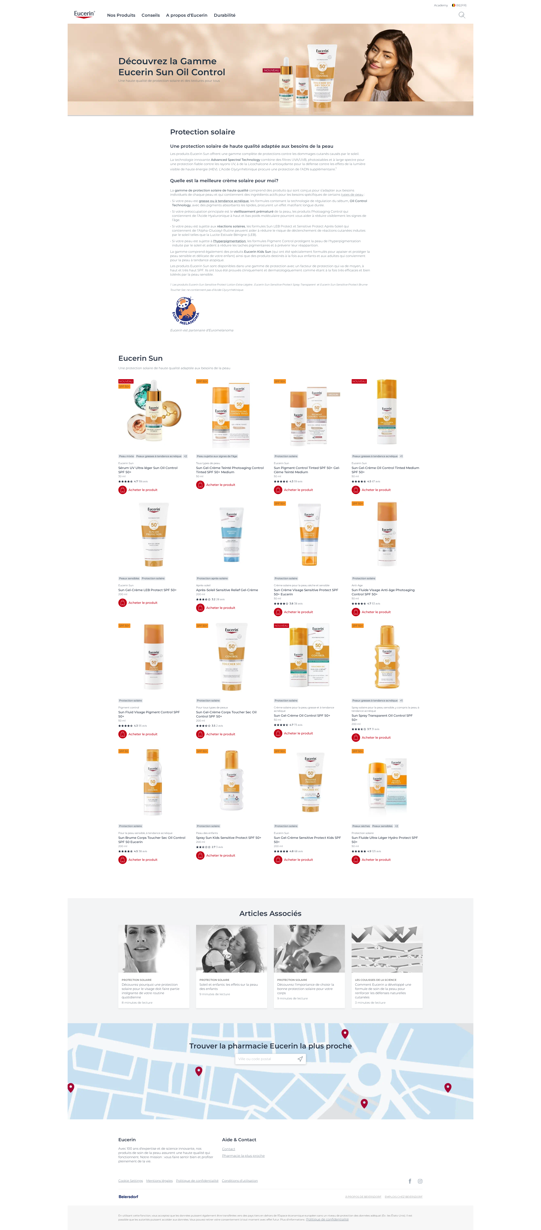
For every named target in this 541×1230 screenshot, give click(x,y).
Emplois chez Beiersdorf (404, 1196)
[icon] (300, 1059)
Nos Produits (121, 15)
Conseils (151, 15)
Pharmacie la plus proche (243, 1156)
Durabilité (224, 15)
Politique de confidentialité (197, 1181)
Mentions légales (159, 1181)
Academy (441, 5)
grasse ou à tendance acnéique (224, 201)
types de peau (352, 195)
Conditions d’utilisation (240, 1181)
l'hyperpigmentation (229, 241)
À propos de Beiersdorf (363, 1196)
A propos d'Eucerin (187, 15)
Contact (228, 1149)
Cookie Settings (130, 1181)
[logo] (84, 15)
